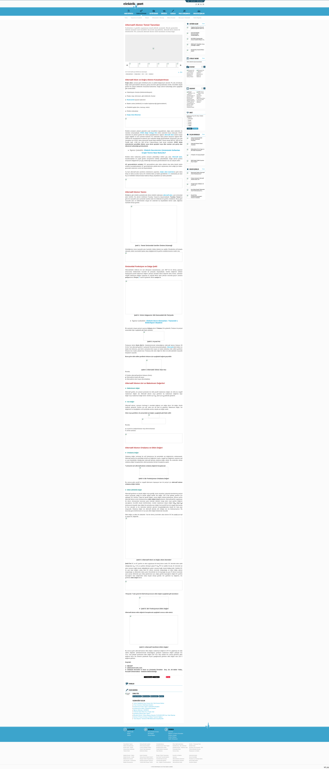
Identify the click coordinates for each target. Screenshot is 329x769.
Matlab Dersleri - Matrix (128, 755)
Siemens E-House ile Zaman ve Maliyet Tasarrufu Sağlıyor (147, 717)
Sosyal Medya (151, 735)
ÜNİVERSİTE (164, 14)
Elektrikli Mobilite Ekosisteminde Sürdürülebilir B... (195, 34)
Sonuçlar (195, 128)
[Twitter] (198, 4)
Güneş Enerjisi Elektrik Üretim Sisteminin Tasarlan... (196, 139)
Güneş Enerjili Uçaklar (145, 744)
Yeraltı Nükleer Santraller (162, 749)
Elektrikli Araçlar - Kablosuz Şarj (180, 747)
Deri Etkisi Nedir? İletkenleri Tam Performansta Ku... (198, 190)
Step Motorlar (159, 750)
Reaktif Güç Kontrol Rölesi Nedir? (197, 50)
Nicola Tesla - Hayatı (128, 747)
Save (169, 677)
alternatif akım (169, 135)
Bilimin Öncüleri (171, 17)
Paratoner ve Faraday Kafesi (195, 758)
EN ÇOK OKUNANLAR (194, 135)
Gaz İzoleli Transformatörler (162, 757)
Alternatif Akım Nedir (177, 762)
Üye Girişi (200, 1)
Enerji (189, 120)
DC (143, 74)
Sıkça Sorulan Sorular (153, 731)
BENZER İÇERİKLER (194, 169)
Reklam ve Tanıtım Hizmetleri (175, 733)
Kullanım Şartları (172, 735)
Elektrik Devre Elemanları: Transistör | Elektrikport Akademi (161, 322)
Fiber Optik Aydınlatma (178, 744)
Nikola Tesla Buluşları (128, 745)
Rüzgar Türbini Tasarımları (162, 755)
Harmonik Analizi (193, 755)
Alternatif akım (177, 157)
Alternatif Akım (129, 74)
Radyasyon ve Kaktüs (194, 750)
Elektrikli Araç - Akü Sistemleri (179, 745)
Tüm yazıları (146, 696)
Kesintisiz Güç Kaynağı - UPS (196, 747)
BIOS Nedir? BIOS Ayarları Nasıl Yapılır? (197, 161)
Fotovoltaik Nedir (177, 749)
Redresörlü (130, 100)
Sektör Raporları (197, 17)
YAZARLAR (173, 14)
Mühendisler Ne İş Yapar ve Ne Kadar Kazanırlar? (197, 150)
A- (178, 72)
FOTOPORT (192, 67)
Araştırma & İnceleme (136, 17)
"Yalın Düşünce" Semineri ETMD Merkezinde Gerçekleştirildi (148, 718)
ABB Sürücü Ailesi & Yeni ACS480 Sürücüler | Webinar (201, 100)
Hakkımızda (130, 731)
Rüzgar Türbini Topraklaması (146, 758)
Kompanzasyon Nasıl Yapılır (162, 745)
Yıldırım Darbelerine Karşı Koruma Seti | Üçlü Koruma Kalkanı (148, 703)
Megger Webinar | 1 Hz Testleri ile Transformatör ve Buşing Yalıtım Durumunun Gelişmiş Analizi (191, 104)
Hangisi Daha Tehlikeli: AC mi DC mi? (197, 184)
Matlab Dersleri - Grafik (128, 757)
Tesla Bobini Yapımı (128, 744)
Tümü (126, 17)
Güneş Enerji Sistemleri (128, 749)
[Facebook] (196, 4)
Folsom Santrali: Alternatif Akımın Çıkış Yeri (197, 179)
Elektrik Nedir (192, 745)
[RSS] (203, 4)
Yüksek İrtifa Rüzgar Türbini (146, 762)
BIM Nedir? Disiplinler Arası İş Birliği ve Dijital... (198, 45)
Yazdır (161, 696)
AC (146, 74)
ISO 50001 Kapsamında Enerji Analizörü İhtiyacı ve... (198, 39)
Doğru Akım (137, 74)
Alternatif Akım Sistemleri (178, 758)
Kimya (189, 122)
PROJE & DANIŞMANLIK (184, 14)
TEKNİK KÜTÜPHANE (141, 14)
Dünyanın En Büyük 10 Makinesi (200, 75)
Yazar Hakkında (137, 696)
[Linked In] (201, 4)
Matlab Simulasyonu (128, 762)
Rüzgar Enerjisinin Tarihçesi (146, 760)
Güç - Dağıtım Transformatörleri (163, 762)
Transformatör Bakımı (161, 760)
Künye (128, 733)
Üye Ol (193, 1)
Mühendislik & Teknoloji (158, 17)
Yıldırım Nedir (126, 750)
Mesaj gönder (155, 696)
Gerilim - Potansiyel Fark (195, 744)
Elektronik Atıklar (144, 750)
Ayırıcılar (175, 757)
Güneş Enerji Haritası (145, 745)
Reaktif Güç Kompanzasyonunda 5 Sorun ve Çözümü (196, 196)
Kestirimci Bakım (193, 762)
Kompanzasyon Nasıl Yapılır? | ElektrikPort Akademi (146, 706)
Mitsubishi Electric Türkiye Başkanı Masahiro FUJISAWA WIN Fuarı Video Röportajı (154, 715)
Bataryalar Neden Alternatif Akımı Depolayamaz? (198, 173)
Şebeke (151, 74)
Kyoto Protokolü (143, 755)
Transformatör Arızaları (161, 758)
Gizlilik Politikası (172, 737)
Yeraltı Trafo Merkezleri (145, 749)
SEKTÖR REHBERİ (154, 14)
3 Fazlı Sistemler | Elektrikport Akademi (143, 705)
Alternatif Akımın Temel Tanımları (196, 144)
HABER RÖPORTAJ (128, 14)
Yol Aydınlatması (160, 744)
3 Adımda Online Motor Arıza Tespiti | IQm (143, 711)
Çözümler (170, 731)
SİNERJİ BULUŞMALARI (199, 14)
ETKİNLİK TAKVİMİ (194, 59)
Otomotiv (190, 118)
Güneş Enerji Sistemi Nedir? (146, 757)
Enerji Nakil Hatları (193, 760)
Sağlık (189, 125)
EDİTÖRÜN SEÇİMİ (193, 24)
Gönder (189, 128)
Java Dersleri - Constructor (129, 760)
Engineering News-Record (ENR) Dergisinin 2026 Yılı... (197, 28)
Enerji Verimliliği (193, 757)
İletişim (129, 735)
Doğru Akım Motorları (134, 115)
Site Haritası (151, 733)
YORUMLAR (131, 684)
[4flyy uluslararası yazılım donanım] (326, 767)
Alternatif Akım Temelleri (178, 760)
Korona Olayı (176, 750)
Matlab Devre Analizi (128, 758)
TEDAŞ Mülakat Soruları (194, 749)
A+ (181, 72)
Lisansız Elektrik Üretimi (145, 747)
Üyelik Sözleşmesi (173, 738)
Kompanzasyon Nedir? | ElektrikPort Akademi (144, 708)
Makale (147, 17)
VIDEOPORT (192, 89)
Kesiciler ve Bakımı (177, 755)
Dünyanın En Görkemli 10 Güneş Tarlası (190, 75)
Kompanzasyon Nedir (161, 747)
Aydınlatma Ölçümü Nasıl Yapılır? (141, 713)
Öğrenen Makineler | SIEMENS (141, 710)
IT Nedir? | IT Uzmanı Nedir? (198, 154)
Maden (190, 123)
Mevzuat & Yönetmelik (184, 17)
